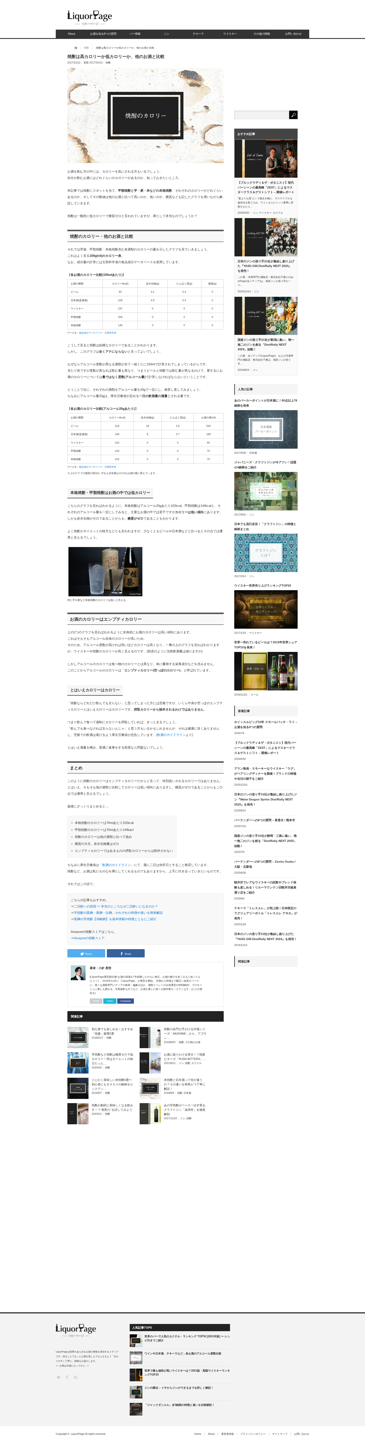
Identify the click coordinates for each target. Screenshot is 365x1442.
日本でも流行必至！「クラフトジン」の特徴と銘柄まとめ (265, 526)
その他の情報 (261, 33)
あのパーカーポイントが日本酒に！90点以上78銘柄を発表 (265, 403)
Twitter (109, 1001)
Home (197, 1433)
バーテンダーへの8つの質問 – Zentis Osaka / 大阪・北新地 (265, 864)
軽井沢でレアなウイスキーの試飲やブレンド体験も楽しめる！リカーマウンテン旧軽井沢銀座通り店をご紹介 (265, 887)
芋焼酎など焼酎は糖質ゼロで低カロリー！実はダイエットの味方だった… (112, 1059)
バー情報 (134, 33)
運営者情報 (227, 1433)
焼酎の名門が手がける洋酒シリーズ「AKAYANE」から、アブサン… (185, 1033)
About (71, 33)
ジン (166, 33)
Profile (96, 1001)
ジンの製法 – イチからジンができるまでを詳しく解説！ (179, 1387)
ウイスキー (230, 33)
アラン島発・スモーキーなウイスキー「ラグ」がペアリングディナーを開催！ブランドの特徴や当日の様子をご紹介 (265, 773)
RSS (75, 1377)
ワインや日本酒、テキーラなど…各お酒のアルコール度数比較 (182, 1353)
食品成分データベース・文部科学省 (97, 332)
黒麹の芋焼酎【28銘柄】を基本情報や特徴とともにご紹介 (115, 919)
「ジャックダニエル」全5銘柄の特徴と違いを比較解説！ (179, 1404)
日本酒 (187, 1092)
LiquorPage (77, 1433)
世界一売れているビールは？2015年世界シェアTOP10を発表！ (265, 645)
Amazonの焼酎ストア (89, 938)
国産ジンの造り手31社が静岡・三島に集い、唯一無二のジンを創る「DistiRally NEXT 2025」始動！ (265, 841)
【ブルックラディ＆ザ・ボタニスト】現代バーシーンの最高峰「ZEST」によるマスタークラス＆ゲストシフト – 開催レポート (266, 187)
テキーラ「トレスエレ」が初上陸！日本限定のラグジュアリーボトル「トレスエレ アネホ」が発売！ (265, 913)
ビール (254, 694)
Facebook (125, 1001)
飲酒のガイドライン (171, 735)
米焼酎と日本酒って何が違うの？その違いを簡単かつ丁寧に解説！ (184, 1084)
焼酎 (108, 62)
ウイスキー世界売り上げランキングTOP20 (262, 585)
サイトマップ (279, 1433)
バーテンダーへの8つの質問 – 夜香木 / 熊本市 (264, 820)
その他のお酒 (192, 1042)
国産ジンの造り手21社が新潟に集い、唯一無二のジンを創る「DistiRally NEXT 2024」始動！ (266, 344)
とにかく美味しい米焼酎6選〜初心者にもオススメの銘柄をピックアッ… (112, 1084)
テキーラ (198, 33)
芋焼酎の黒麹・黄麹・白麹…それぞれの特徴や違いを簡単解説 (118, 912)
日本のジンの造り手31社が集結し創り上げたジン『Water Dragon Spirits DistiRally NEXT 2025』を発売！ (265, 799)
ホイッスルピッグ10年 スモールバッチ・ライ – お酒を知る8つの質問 (265, 724)
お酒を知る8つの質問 (103, 33)
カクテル (196, 1063)
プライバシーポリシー (253, 1433)
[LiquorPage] (90, 25)
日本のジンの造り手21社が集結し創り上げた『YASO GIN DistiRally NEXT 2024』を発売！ (266, 266)
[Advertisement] (266, 1126)
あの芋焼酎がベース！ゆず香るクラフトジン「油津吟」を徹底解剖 (184, 1110)
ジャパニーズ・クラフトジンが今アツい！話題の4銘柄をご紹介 (265, 465)
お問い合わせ (293, 33)
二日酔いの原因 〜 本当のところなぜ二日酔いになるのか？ (116, 906)
